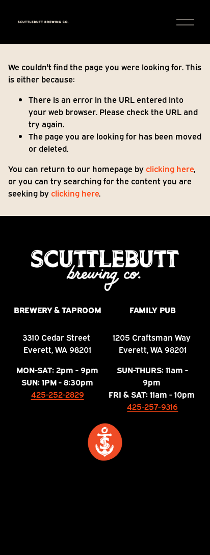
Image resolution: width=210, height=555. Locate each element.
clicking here (170, 168)
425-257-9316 (152, 406)
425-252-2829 (57, 394)
